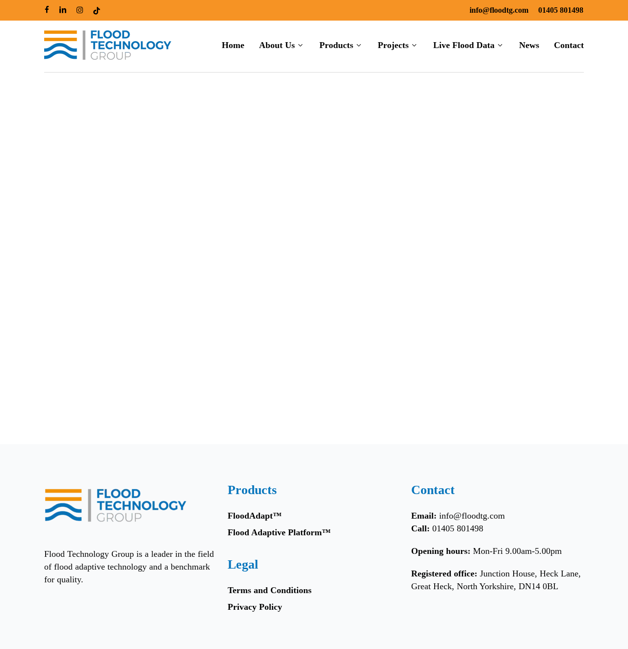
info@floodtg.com (472, 516)
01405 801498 (457, 528)
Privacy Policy (255, 607)
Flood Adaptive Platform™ (279, 532)
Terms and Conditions (270, 590)
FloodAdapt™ (255, 516)
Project (69, 365)
